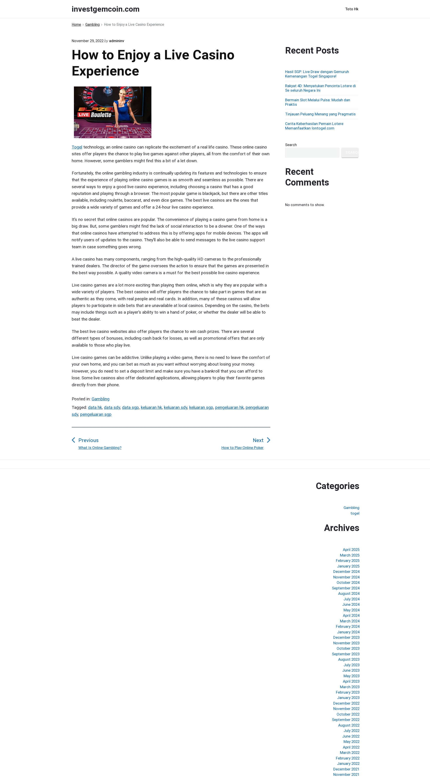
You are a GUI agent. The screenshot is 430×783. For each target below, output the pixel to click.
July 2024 (351, 599)
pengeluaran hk (229, 407)
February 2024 (347, 626)
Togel (77, 147)
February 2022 (347, 758)
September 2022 (345, 719)
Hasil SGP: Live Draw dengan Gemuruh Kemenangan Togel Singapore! (317, 73)
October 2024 (348, 582)
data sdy (112, 407)
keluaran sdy (175, 407)
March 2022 (349, 752)
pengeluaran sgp (96, 414)
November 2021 (346, 774)
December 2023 (346, 637)
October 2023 (348, 648)
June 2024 (350, 604)
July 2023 (351, 665)
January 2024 (348, 632)
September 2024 (345, 588)
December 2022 (346, 703)
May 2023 (351, 676)
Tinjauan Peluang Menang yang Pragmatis (320, 114)
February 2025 (347, 560)
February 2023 (347, 692)
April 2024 (351, 615)
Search (291, 144)
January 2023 (348, 697)
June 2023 (350, 670)
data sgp (130, 407)
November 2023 (346, 643)
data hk (95, 407)
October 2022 (348, 714)
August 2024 (348, 593)
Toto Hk (351, 9)
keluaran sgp (201, 407)
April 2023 (351, 681)
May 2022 (351, 741)
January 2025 (348, 566)
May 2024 (351, 610)
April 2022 (351, 747)
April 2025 (351, 549)
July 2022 (351, 730)
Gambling (101, 398)
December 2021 (346, 769)
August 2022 (348, 725)
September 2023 (345, 654)
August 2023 (348, 659)
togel (354, 513)
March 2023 (349, 687)
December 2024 (346, 571)
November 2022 (346, 708)
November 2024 (346, 577)
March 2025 (349, 555)
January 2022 (348, 763)
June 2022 (350, 736)
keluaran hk (151, 407)
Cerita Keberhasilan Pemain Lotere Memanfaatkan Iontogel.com (314, 125)
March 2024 (349, 621)
